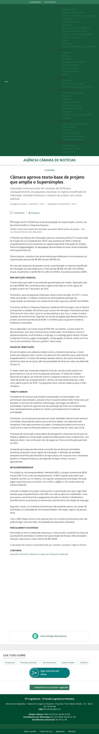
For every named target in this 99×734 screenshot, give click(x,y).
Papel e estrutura (70, 68)
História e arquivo (70, 71)
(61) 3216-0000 (57, 717)
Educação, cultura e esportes (76, 28)
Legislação (67, 111)
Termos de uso (45, 731)
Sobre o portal (30, 731)
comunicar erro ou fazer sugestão (51, 687)
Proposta (35, 213)
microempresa (49, 662)
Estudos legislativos (71, 105)
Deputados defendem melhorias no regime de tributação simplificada (39, 554)
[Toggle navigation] (31, 80)
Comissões (67, 99)
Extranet (71, 731)
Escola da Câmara (70, 65)
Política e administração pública (77, 34)
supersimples (68, 662)
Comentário (19, 213)
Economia (66, 24)
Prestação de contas (71, 148)
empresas (10, 662)
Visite (64, 74)
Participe (66, 117)
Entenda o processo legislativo (77, 114)
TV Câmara (67, 130)
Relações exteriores (71, 37)
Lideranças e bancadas (73, 83)
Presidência (67, 58)
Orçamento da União (72, 108)
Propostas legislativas (72, 93)
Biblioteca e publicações (73, 62)
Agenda (65, 52)
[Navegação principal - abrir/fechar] (6, 80)
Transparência (69, 145)
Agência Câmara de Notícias (75, 123)
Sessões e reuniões (71, 102)
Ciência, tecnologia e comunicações (79, 15)
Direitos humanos (70, 21)
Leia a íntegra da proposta (53, 636)
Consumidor (68, 18)
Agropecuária (68, 9)
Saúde (65, 40)
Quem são (67, 80)
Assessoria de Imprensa (73, 136)
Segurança (67, 43)
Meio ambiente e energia (74, 31)
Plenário (66, 96)
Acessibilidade (35, 2)
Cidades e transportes (72, 12)
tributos (84, 662)
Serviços (66, 55)
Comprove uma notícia (73, 139)
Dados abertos (69, 151)
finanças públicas (28, 662)
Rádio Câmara (68, 127)
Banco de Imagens (71, 133)
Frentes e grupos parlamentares (77, 86)
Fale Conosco (50, 2)
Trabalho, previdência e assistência (79, 46)
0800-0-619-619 (50, 714)
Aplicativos (60, 731)
